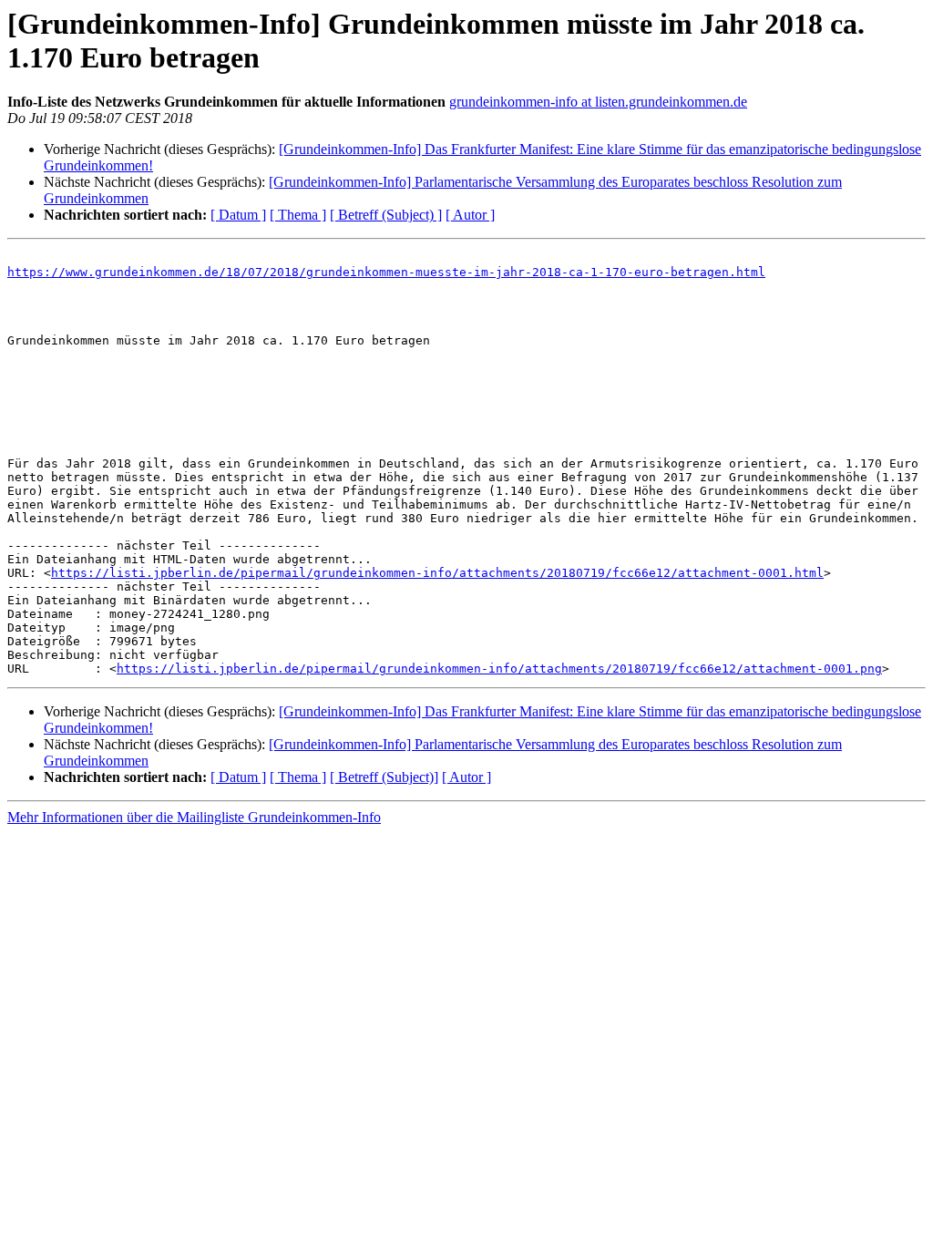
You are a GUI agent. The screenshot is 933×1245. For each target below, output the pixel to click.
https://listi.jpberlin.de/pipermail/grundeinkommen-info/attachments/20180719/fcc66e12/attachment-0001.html (437, 573)
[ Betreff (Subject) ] (386, 214)
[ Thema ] (298, 214)
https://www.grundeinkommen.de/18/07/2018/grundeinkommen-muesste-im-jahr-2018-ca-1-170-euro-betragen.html (386, 272)
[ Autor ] (470, 214)
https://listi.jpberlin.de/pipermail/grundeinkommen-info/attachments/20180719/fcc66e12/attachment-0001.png (499, 668)
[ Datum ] (238, 214)
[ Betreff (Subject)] (384, 777)
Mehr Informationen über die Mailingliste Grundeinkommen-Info (194, 817)
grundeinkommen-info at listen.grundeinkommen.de (598, 101)
